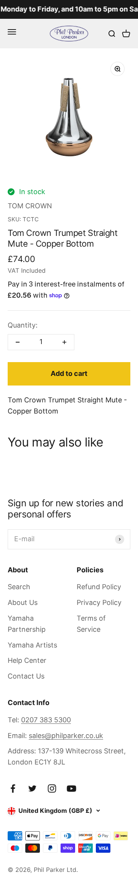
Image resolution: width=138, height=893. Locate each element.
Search (19, 587)
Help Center (27, 660)
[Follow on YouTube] (71, 788)
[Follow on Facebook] (13, 788)
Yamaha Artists (32, 645)
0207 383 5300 (46, 720)
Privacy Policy (99, 602)
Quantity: (23, 325)
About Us (23, 602)
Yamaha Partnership (27, 623)
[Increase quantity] (64, 342)
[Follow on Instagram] (52, 788)
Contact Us (26, 676)
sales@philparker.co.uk (66, 736)
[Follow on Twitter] (32, 788)
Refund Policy (99, 587)
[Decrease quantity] (17, 342)
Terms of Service (91, 623)
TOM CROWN (30, 206)
